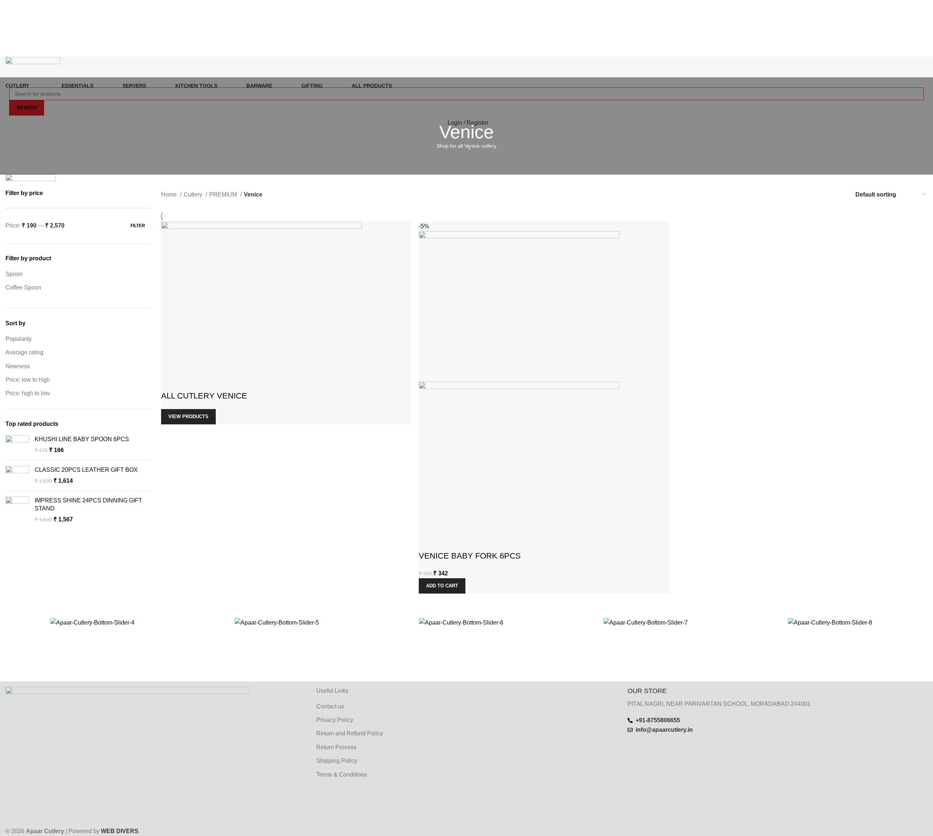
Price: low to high (27, 380)
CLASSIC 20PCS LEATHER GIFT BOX (86, 470)
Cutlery (194, 194)
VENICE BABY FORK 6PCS (470, 555)
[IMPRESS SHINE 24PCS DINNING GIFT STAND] (17, 510)
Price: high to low (27, 393)
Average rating (24, 352)
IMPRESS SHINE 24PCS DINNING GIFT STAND (88, 504)
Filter (137, 225)
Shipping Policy (336, 761)
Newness (17, 366)
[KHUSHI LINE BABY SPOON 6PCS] (17, 445)
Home (169, 194)
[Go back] (466, 108)
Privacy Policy (334, 720)
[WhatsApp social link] (476, 51)
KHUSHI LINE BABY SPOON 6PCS (82, 439)
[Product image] (519, 456)
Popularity (18, 339)
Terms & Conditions (341, 774)
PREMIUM (223, 194)
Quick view (170, 381)
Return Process (336, 747)
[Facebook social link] (457, 51)
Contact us (330, 706)
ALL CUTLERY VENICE (204, 395)
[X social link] (466, 51)
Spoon (14, 274)
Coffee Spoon (23, 287)
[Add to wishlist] (190, 381)
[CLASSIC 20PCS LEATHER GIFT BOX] (17, 475)
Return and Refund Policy (349, 733)
